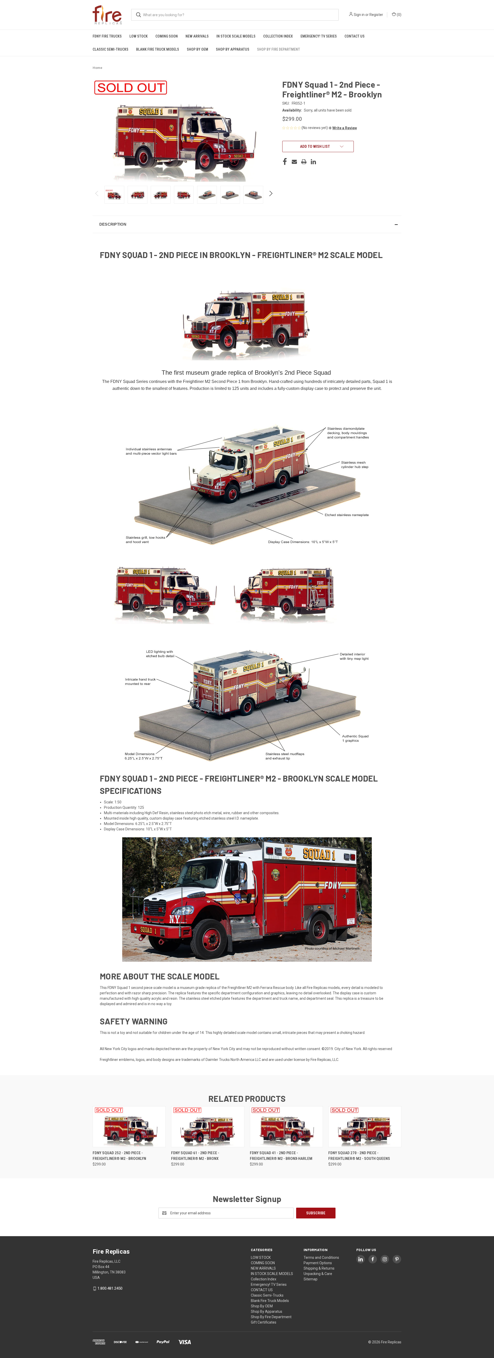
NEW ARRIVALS (197, 36)
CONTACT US (355, 36)
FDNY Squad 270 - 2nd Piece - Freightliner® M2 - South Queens (359, 1156)
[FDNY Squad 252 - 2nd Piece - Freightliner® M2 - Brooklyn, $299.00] (129, 1126)
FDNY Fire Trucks (107, 36)
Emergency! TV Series (319, 36)
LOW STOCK (138, 36)
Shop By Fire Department (278, 49)
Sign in (359, 15)
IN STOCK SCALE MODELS (235, 36)
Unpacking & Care (318, 1274)
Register (376, 15)
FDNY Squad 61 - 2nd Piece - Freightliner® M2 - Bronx (195, 1156)
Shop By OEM (197, 49)
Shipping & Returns (319, 1268)
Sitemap (310, 1279)
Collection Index (278, 36)
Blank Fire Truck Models (157, 49)
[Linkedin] (313, 161)
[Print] (303, 161)
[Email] (294, 161)
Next (270, 194)
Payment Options (318, 1263)
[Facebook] (284, 161)
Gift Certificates (263, 1322)
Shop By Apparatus (232, 49)
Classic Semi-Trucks (110, 49)
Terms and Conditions (321, 1257)
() (398, 15)
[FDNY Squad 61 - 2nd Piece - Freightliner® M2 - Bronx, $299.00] (207, 1126)
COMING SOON (166, 36)
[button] (343, 128)
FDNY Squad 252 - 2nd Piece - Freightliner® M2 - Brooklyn (119, 1156)
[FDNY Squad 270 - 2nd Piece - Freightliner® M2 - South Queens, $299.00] (364, 1126)
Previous (97, 194)
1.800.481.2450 (110, 1288)
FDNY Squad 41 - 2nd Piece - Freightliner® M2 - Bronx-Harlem (281, 1156)
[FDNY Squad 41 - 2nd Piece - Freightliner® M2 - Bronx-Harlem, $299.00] (286, 1126)
